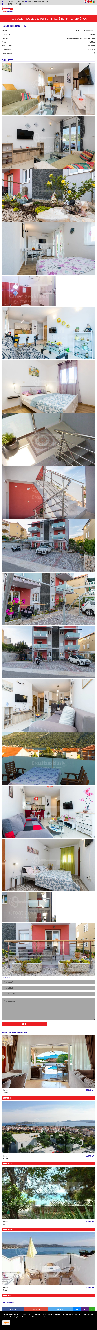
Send (24, 1024)
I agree (6, 1322)
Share (13, 1309)
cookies (23, 1314)
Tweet (61, 1309)
